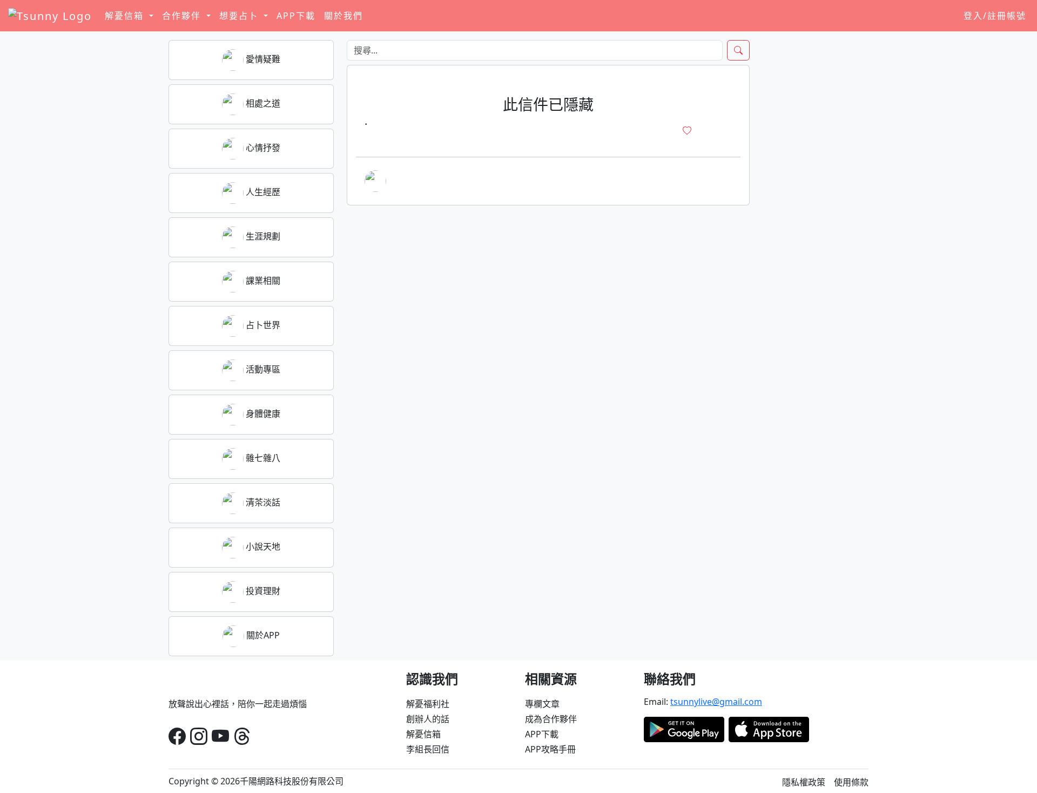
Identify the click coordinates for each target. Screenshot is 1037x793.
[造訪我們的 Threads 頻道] (242, 736)
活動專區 (262, 369)
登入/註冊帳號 (995, 16)
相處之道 (262, 103)
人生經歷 (262, 192)
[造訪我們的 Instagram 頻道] (198, 736)
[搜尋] (738, 50)
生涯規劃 (262, 236)
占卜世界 (262, 325)
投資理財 (262, 591)
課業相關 (262, 280)
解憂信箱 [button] (126, 16)
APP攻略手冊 (550, 749)
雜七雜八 (262, 458)
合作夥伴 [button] (183, 16)
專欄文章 (542, 704)
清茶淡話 (262, 502)
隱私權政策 (803, 782)
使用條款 (851, 782)
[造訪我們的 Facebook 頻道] (177, 736)
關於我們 (343, 16)
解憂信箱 (423, 734)
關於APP (262, 635)
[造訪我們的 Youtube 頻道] (220, 736)
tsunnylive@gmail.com (716, 702)
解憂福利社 (427, 704)
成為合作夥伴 (551, 719)
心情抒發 (262, 148)
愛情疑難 (262, 59)
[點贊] (687, 131)
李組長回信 (427, 749)
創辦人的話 (427, 719)
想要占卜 (240, 16)
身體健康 (262, 413)
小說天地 (262, 546)
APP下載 (296, 16)
